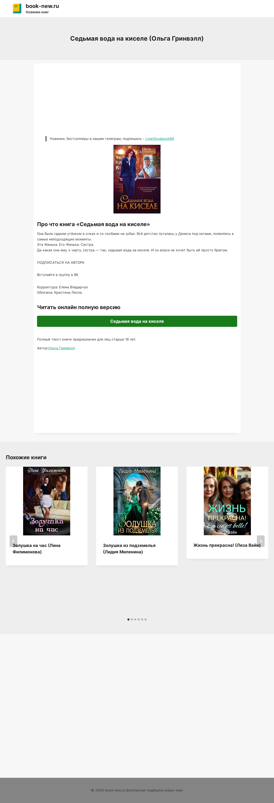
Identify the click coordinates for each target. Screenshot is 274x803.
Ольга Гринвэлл (61, 348)
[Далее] (261, 541)
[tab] (128, 619)
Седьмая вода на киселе (137, 321)
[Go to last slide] (13, 541)
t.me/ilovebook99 (159, 138)
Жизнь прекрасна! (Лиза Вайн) (227, 545)
